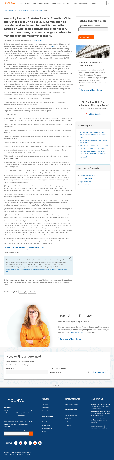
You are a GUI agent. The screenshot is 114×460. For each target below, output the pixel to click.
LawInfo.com (95, 426)
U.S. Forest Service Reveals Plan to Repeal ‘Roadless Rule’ (93, 141)
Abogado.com (95, 419)
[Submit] (31, 434)
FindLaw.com (95, 404)
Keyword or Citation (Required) (89, 26)
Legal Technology (85, 182)
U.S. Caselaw (68, 422)
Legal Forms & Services (71, 404)
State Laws (68, 418)
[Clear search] (88, 372)
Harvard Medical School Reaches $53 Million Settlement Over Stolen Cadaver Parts (93, 134)
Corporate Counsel (86, 178)
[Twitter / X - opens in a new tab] (25, 443)
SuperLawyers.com (96, 411)
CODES (5, 10)
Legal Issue (10, 368)
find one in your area (79, 332)
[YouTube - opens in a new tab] (20, 443)
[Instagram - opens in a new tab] (30, 443)
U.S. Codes (68, 425)
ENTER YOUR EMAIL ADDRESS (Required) (16, 430)
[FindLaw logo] (10, 3)
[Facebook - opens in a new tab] (16, 443)
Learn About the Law (71, 415)
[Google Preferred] (40, 443)
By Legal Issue (46, 425)
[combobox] (27, 372)
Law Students (84, 185)
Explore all (83, 157)
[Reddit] (35, 443)
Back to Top (57, 386)
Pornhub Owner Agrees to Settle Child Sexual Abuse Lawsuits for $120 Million (93, 152)
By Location (45, 422)
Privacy (12, 454)
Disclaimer (20, 454)
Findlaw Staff (37, 40)
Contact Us (45, 411)
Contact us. (21, 415)
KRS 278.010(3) (51, 46)
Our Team (45, 404)
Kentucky (11, 10)
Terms (5, 454)
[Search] (108, 3)
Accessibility (45, 407)
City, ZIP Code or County (57, 368)
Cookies (28, 454)
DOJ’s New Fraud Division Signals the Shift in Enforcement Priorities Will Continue (94, 147)
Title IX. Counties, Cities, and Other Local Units (29, 10)
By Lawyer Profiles (47, 428)
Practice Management (87, 175)
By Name (44, 432)
